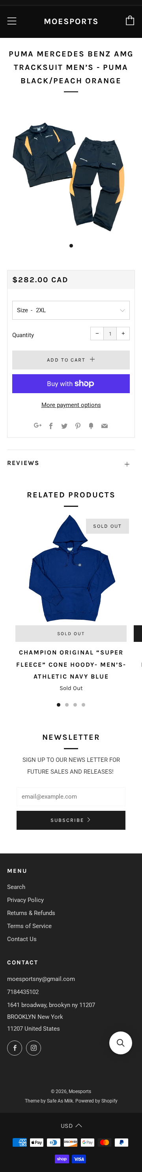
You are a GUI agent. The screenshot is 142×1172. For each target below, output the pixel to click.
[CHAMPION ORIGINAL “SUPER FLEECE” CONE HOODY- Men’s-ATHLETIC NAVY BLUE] (71, 569)
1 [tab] (58, 705)
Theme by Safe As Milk (49, 1101)
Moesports (71, 21)
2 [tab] (67, 705)
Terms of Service (29, 926)
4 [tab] (83, 705)
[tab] (71, 246)
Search (16, 887)
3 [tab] (75, 705)
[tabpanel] (71, 170)
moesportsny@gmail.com (41, 979)
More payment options (71, 405)
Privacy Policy (25, 900)
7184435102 (23, 992)
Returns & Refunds (31, 913)
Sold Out (71, 633)
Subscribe (67, 820)
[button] (120, 1042)
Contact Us (22, 939)
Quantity (23, 335)
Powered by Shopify (96, 1101)
